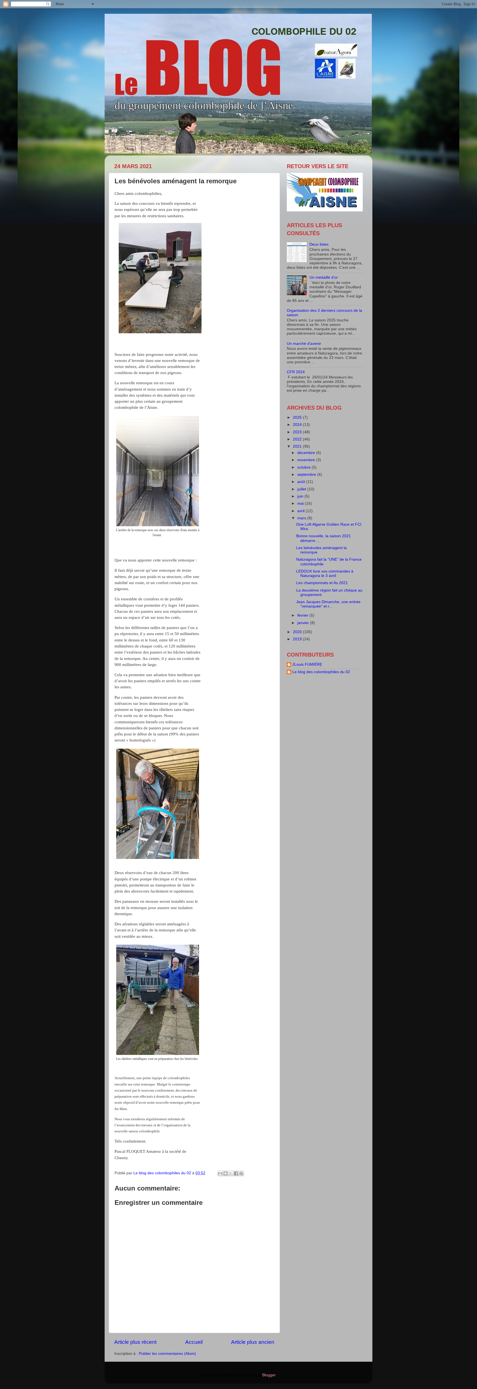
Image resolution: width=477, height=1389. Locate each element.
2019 (298, 639)
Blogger (268, 1375)
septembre (307, 474)
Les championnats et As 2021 (322, 583)
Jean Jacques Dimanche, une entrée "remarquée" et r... (328, 604)
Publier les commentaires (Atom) (167, 1354)
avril (301, 511)
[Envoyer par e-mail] (220, 1173)
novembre (306, 460)
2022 (298, 439)
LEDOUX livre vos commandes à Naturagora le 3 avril (324, 573)
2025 (298, 417)
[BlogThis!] (225, 1173)
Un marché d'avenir (304, 344)
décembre (306, 453)
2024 (298, 425)
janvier (303, 623)
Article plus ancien (252, 1342)
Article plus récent (135, 1342)
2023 (298, 432)
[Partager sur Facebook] (236, 1173)
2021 (298, 446)
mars (302, 518)
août (301, 482)
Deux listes (318, 244)
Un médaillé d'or (323, 277)
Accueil (194, 1342)
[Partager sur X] (231, 1173)
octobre (304, 467)
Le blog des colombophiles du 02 (321, 672)
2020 (298, 632)
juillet (302, 489)
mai (301, 503)
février (303, 615)
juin (300, 496)
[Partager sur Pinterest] (241, 1173)
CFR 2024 (296, 372)
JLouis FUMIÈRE (307, 664)
